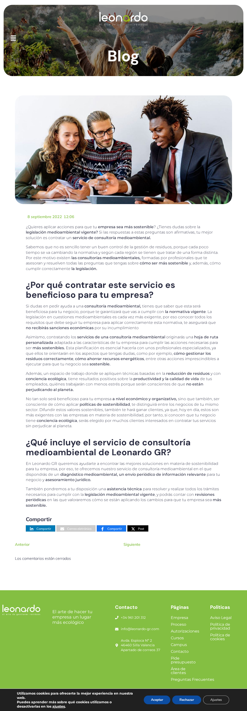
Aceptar (157, 699)
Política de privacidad (220, 626)
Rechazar (186, 699)
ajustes (58, 706)
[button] (123, 38)
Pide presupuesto (183, 660)
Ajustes (216, 699)
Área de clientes (178, 671)
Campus (179, 644)
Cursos (177, 638)
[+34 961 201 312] (116, 617)
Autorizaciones (185, 631)
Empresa (179, 617)
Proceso (178, 624)
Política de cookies (220, 637)
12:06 (69, 216)
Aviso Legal (221, 617)
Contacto (180, 651)
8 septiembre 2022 (44, 216)
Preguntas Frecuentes (192, 679)
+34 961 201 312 (133, 617)
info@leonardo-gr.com (140, 629)
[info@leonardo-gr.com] (116, 629)
